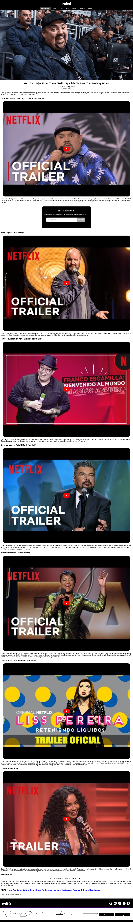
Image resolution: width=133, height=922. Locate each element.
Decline (106, 915)
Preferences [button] (23, 916)
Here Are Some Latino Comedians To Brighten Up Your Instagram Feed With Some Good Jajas (54, 890)
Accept (123, 915)
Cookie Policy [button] (59, 914)
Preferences (90, 915)
